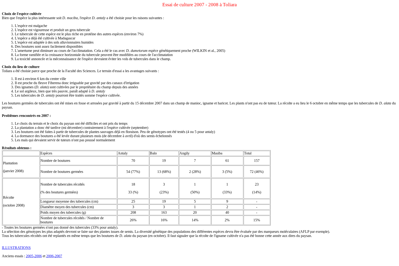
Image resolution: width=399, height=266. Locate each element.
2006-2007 (54, 256)
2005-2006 (34, 256)
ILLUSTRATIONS (16, 248)
